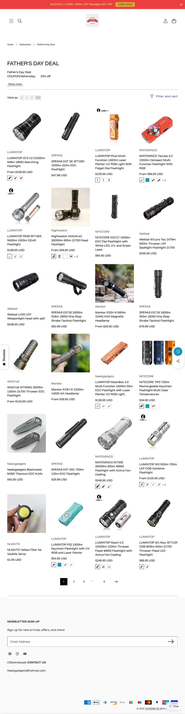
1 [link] (63, 581)
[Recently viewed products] (178, 351)
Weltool (144, 233)
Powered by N (153, 708)
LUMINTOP (14, 152)
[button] (174, 21)
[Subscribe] (171, 641)
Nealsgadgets (104, 376)
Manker (100, 306)
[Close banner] (181, 5)
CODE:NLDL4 (125, 4)
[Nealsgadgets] (92, 20)
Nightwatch (59, 230)
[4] (38, 97)
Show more (15, 84)
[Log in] (165, 21)
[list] (22, 97)
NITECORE (102, 231)
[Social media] (178, 361)
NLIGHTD (13, 544)
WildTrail (13, 381)
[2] (27, 97)
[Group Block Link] (92, 668)
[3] (31, 97)
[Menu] (11, 21)
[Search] (20, 21)
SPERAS (57, 155)
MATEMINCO (148, 150)
